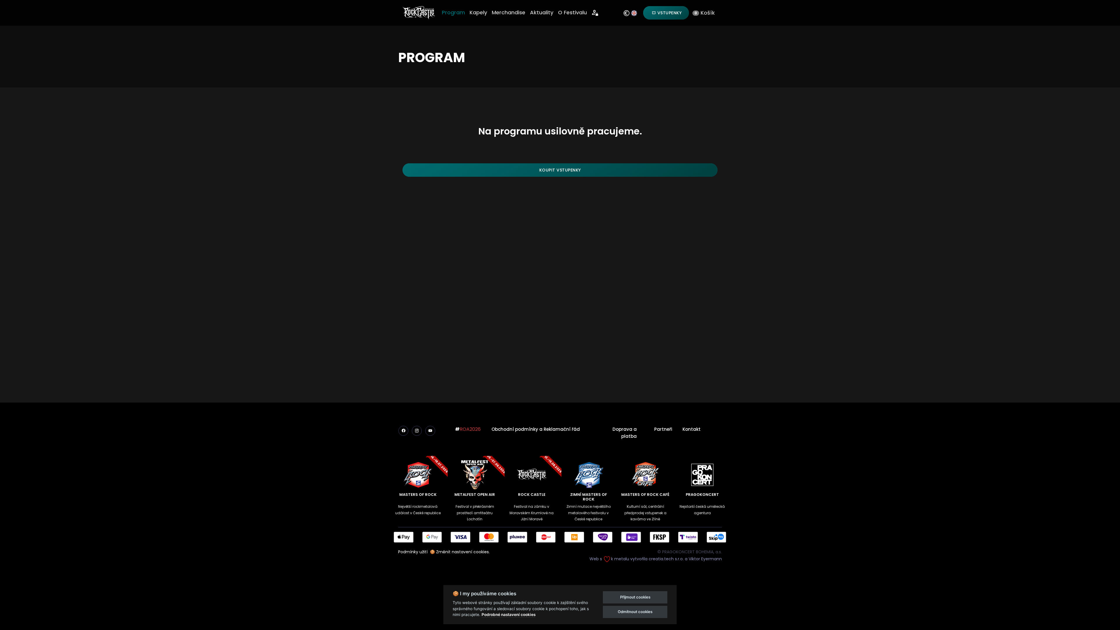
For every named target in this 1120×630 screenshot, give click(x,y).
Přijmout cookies (635, 597)
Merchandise (508, 12)
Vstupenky (669, 13)
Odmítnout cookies (635, 611)
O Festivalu (572, 12)
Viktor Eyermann (705, 559)
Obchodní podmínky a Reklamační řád (535, 429)
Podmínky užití (413, 552)
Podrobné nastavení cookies (509, 614)
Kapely (478, 12)
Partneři (663, 429)
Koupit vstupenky (560, 170)
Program (453, 12)
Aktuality (541, 12)
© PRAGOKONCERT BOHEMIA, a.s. (689, 552)
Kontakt (691, 429)
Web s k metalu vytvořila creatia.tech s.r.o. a (639, 559)
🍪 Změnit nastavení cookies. (460, 552)
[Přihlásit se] (595, 13)
